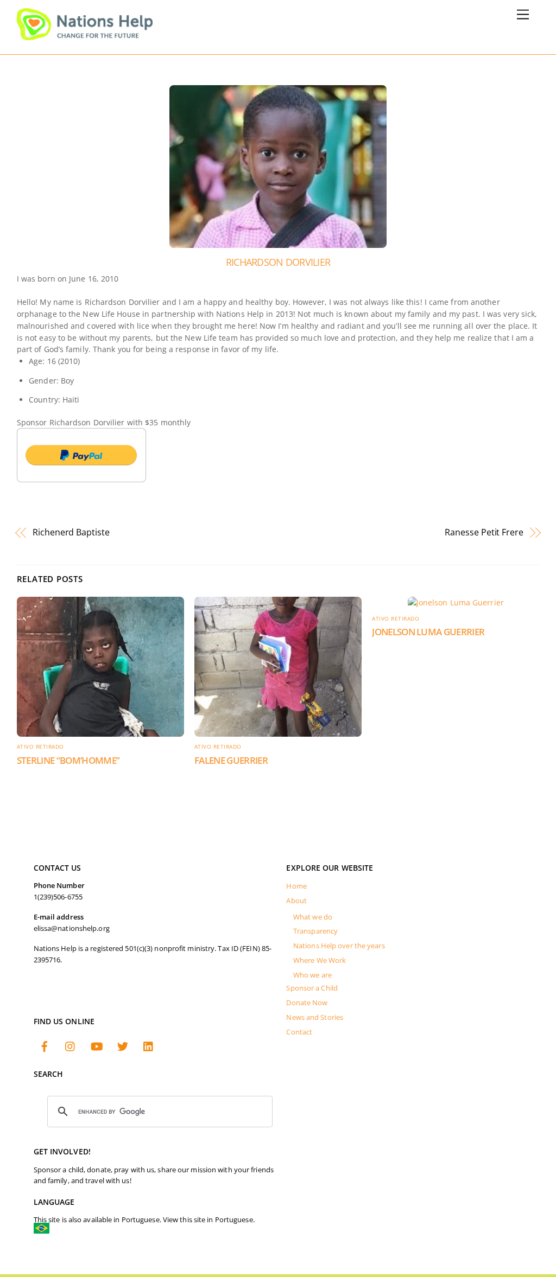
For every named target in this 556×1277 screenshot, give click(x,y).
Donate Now (306, 1002)
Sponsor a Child (312, 988)
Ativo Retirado (40, 746)
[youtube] (97, 1045)
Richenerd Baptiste (71, 532)
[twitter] (123, 1045)
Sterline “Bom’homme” (68, 760)
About (296, 900)
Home (296, 886)
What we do (312, 917)
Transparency (315, 931)
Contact (299, 1032)
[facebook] (44, 1045)
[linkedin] (149, 1045)
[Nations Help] (85, 35)
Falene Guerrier (231, 760)
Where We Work (319, 960)
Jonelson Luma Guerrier (428, 631)
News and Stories (314, 1017)
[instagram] (70, 1045)
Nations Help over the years (339, 945)
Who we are (312, 975)
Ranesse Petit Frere (484, 532)
